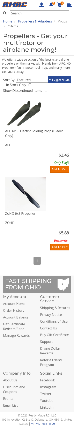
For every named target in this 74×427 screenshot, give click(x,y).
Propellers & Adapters (35, 21)
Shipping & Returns (55, 308)
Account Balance (15, 317)
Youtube (46, 400)
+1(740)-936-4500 (43, 424)
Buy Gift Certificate (54, 335)
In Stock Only (17, 85)
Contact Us (48, 328)
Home (7, 21)
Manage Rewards (16, 335)
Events (8, 398)
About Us (10, 380)
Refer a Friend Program (51, 362)
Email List (10, 405)
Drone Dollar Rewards (50, 350)
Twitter (45, 394)
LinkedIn (46, 407)
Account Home (14, 303)
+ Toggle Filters (59, 79)
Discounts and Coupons (14, 389)
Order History (13, 310)
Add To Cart (60, 169)
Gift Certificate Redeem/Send (14, 326)
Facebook (47, 380)
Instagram (48, 387)
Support (46, 341)
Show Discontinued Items (23, 90)
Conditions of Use (54, 321)
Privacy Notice (51, 314)
